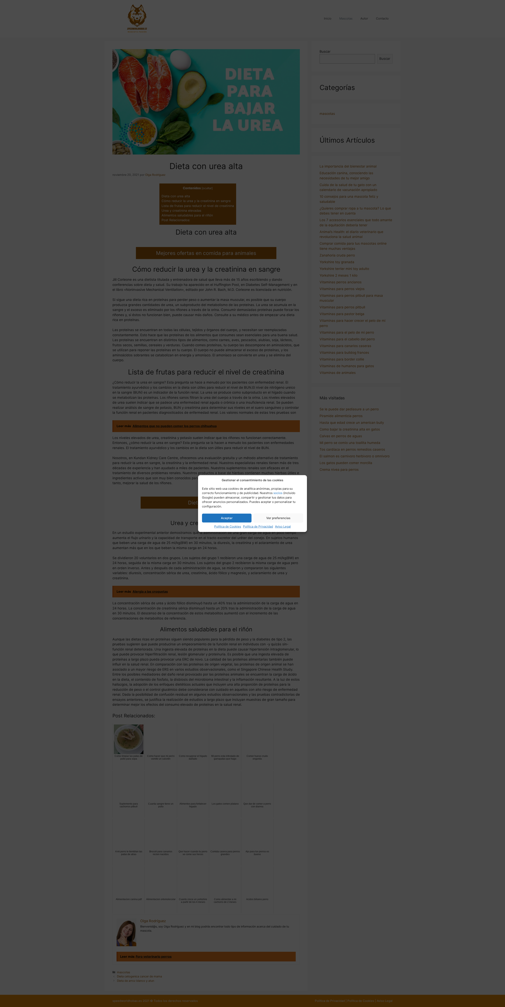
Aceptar (227, 518)
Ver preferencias (278, 518)
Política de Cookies (227, 526)
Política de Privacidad (258, 526)
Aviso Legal (283, 526)
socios (277, 493)
